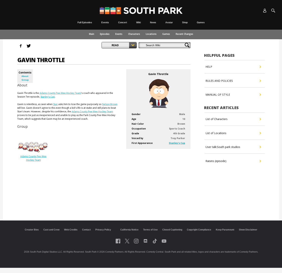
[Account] (265, 11)
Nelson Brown (109, 104)
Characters (134, 34)
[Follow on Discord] (145, 241)
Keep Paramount (225, 229)
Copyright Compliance (199, 229)
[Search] (273, 11)
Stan (55, 104)
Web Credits (71, 229)
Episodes (105, 34)
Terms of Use (150, 229)
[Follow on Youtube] (164, 241)
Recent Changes (184, 34)
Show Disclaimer (248, 229)
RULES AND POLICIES (219, 81)
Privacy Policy (103, 229)
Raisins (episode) (215, 161)
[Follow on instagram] (136, 241)
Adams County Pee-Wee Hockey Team (60, 93)
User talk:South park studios (222, 147)
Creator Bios (32, 229)
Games (166, 34)
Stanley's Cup (177, 143)
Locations (151, 34)
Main (91, 34)
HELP (208, 66)
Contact (86, 229)
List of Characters (216, 119)
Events (118, 34)
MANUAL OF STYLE (217, 94)
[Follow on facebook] (118, 241)
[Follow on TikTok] (155, 241)
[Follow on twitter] (127, 241)
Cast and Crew (51, 229)
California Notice (129, 229)
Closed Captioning (172, 229)
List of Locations (215, 133)
